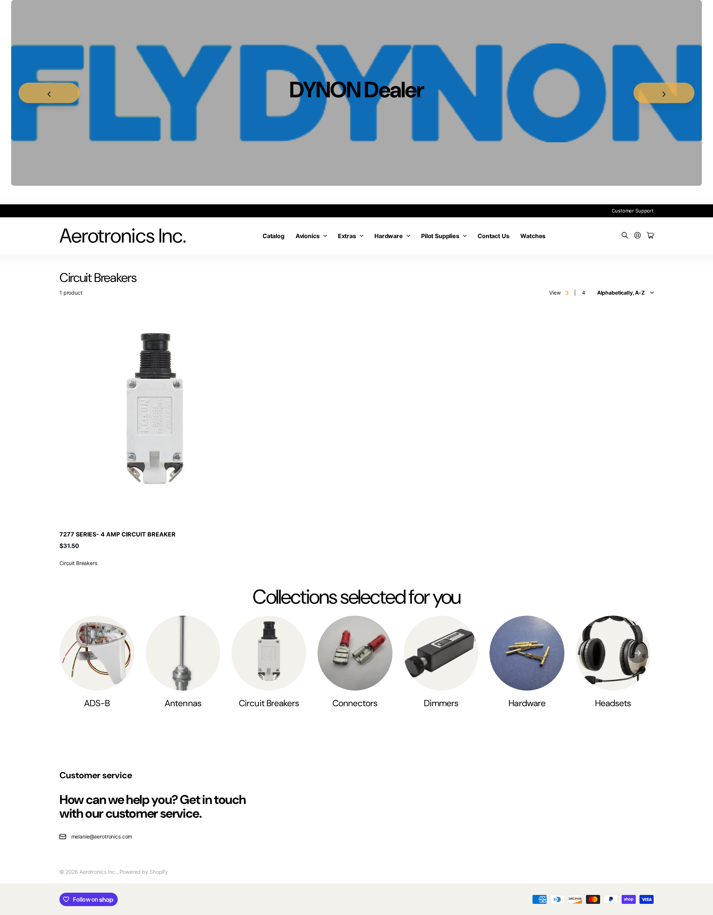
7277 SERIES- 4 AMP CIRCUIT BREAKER (117, 534)
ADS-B (97, 703)
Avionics (308, 236)
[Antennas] (183, 653)
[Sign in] (637, 235)
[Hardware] (526, 653)
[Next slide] (664, 93)
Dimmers (441, 703)
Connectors (354, 703)
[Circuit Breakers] (268, 653)
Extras (347, 236)
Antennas (183, 703)
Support (644, 211)
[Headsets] (613, 653)
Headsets (613, 703)
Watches (533, 236)
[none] (637, 653)
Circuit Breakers (269, 703)
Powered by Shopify (144, 872)
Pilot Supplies (440, 236)
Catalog (273, 236)
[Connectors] (355, 653)
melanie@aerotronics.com (102, 836)
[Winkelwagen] (650, 235)
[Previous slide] (49, 93)
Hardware (388, 236)
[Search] (625, 235)
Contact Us (493, 236)
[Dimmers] (441, 653)
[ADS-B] (96, 653)
